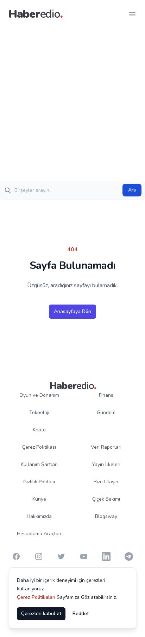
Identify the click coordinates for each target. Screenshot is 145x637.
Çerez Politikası (39, 447)
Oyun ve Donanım (39, 395)
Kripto (39, 429)
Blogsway (106, 516)
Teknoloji (39, 412)
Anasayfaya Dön (72, 311)
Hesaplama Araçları (39, 533)
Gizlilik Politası (39, 481)
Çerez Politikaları (36, 597)
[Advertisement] (72, 104)
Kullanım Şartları (39, 464)
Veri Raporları (106, 447)
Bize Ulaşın (106, 481)
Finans (106, 395)
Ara (132, 190)
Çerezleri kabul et (41, 613)
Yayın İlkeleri (106, 464)
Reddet (80, 613)
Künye (39, 499)
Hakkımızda (39, 516)
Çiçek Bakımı (106, 499)
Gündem (106, 412)
